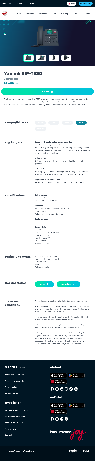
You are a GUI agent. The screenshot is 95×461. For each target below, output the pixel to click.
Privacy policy (11, 387)
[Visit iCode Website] (73, 452)
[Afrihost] (4, 13)
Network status (11, 429)
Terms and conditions (14, 375)
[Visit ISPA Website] (86, 452)
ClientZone (87, 3)
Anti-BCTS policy (12, 393)
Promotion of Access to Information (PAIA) (20, 451)
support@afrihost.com (15, 416)
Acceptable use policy (15, 381)
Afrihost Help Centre (14, 423)
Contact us (9, 435)
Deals (73, 3)
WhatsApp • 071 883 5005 (16, 410)
